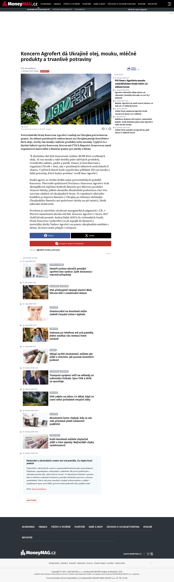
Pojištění (86, 4)
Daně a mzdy (99, 4)
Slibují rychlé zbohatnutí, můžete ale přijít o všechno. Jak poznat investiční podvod (72, 357)
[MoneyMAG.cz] (20, 4)
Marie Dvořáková (39, 489)
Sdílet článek (133, 69)
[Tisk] (109, 128)
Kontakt (72, 563)
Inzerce (90, 563)
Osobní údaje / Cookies (104, 563)
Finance (57, 4)
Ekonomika (46, 4)
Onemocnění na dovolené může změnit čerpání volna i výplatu (68, 313)
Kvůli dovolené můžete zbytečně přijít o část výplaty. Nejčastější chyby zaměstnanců (72, 442)
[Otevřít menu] (169, 4)
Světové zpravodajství (62, 9)
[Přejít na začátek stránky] (151, 563)
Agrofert (40, 250)
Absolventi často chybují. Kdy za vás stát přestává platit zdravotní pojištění (71, 421)
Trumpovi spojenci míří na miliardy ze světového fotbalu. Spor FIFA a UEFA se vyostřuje (72, 378)
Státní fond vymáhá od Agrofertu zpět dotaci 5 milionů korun (132, 131)
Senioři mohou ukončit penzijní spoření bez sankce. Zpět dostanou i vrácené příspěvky (71, 271)
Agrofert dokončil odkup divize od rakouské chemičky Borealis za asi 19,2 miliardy (132, 95)
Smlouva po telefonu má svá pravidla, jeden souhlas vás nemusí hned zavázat (72, 335)
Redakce (64, 563)
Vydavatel (81, 563)
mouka (48, 250)
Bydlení (141, 4)
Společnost (80, 9)
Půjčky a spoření (72, 4)
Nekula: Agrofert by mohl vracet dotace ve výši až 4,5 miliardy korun (134, 104)
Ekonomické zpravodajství (38, 9)
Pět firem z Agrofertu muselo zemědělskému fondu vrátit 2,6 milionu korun (131, 83)
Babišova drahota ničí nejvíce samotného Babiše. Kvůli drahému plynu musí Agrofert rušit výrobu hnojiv (134, 122)
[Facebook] (103, 128)
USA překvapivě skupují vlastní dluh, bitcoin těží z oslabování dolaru (71, 291)
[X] (106, 128)
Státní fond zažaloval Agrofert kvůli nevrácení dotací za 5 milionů (131, 112)
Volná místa (120, 563)
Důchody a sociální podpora (122, 4)
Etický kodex (54, 563)
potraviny (56, 250)
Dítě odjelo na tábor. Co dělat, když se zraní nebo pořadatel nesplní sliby (72, 398)
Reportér (152, 4)
